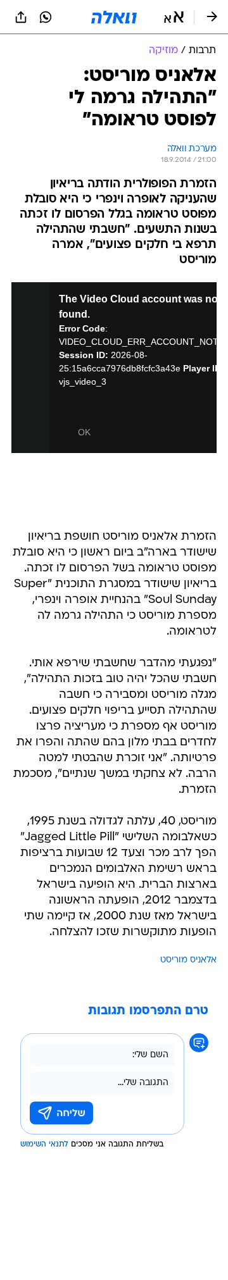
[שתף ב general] (21, 17)
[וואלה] (114, 17)
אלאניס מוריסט (188, 960)
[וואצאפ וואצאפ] (45, 17)
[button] (174, 17)
